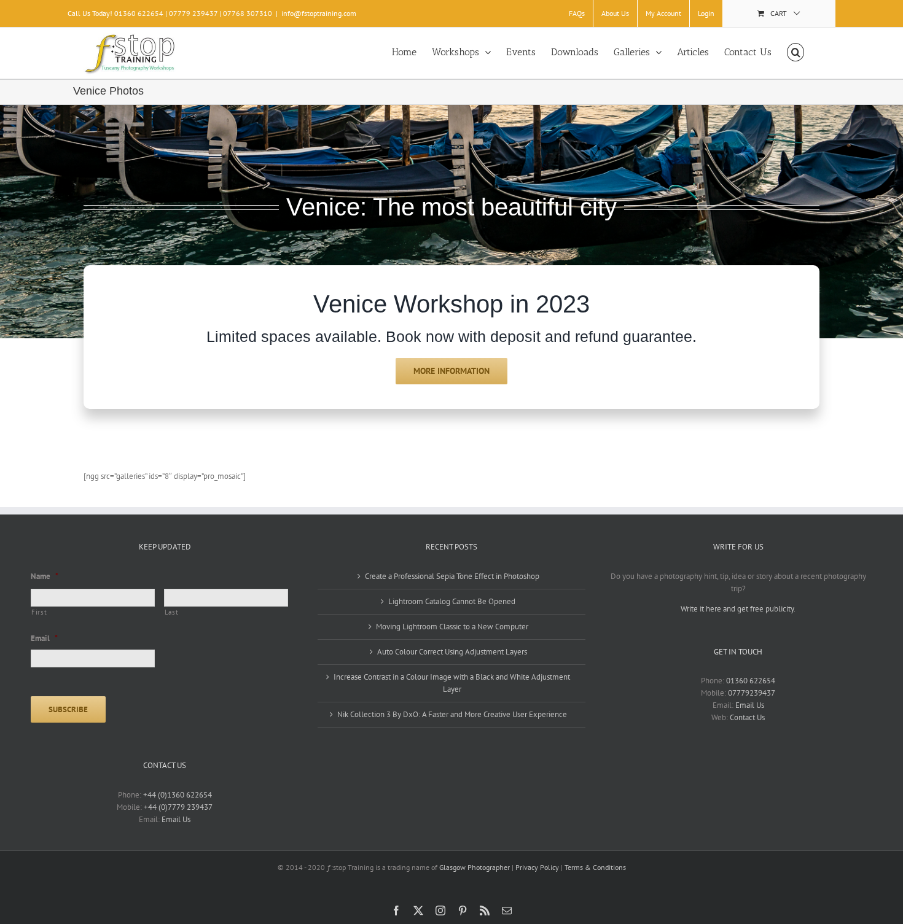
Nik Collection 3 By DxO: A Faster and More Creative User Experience (452, 714)
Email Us (176, 819)
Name (44, 576)
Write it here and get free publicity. (738, 609)
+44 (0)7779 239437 (178, 807)
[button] (795, 52)
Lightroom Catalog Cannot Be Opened (451, 601)
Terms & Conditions (595, 867)
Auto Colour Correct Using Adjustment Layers (452, 651)
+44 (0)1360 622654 (177, 795)
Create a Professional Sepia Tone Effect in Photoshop (452, 576)
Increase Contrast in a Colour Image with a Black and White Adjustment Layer (452, 683)
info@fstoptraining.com (318, 13)
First (39, 612)
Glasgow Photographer (474, 867)
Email (44, 638)
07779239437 (751, 693)
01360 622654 (750, 680)
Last (172, 612)
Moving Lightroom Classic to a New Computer (452, 626)
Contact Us (747, 717)
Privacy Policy (537, 867)
